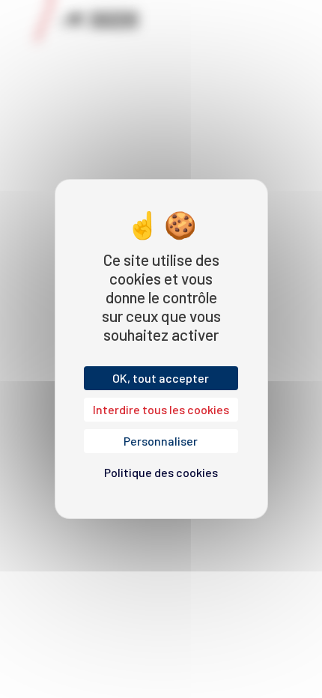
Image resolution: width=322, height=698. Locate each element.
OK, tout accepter (160, 378)
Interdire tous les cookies (161, 409)
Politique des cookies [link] (161, 472)
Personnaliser (161, 441)
